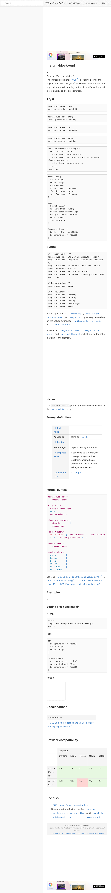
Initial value (57, 430)
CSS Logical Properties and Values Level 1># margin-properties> (71, 724)
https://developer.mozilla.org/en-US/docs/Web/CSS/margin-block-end (77, 833)
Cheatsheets (91, 3)
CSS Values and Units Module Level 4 (79, 584)
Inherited (60, 442)
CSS (62, 3)
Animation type (60, 474)
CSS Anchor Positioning (60, 580)
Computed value (60, 454)
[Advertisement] (77, 30)
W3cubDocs (51, 3)
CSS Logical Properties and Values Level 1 (79, 576)
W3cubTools (74, 3)
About (104, 3)
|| (87, 535)
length (77, 472)
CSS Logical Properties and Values (70, 805)
